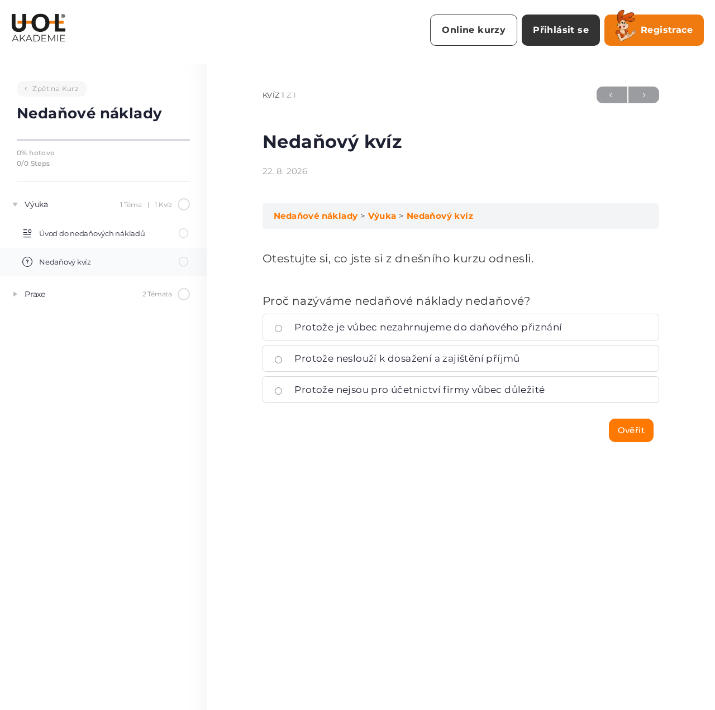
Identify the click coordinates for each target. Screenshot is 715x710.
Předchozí (612, 95)
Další (643, 95)
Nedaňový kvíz (440, 215)
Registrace (667, 30)
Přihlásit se (561, 30)
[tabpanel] (461, 258)
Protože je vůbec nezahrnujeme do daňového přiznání (427, 327)
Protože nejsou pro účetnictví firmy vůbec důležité (418, 389)
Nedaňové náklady (316, 215)
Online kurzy (474, 30)
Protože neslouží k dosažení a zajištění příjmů (406, 358)
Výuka (382, 215)
